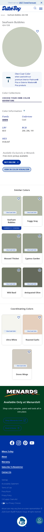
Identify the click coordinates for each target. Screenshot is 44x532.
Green (5, 120)
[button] (40, 8)
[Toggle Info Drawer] (24, 111)
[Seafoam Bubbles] (37, 31)
